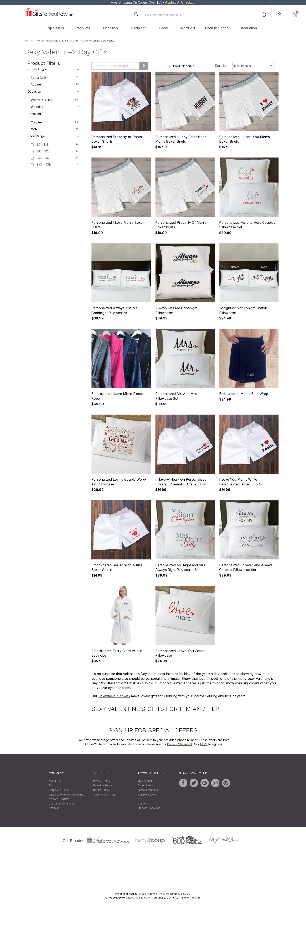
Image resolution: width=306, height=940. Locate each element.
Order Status (145, 785)
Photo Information (148, 790)
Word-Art (187, 28)
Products (83, 28)
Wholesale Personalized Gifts (67, 794)
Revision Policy (102, 785)
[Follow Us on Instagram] (215, 783)
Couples (55, 122)
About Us (54, 781)
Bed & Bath (55, 78)
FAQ (140, 799)
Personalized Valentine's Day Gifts (57, 40)
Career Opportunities (62, 803)
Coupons (143, 803)
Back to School (217, 28)
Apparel (55, 84)
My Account (145, 781)
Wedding (55, 107)
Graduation (248, 28)
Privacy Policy (101, 781)
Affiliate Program (59, 799)
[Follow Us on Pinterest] (204, 783)
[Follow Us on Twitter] (194, 783)
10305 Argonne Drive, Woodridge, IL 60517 (165, 893)
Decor (164, 28)
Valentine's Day (55, 100)
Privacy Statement (179, 744)
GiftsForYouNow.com (138, 897)
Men (55, 129)
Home (29, 40)
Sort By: (221, 65)
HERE (204, 744)
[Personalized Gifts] (49, 15)
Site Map (54, 808)
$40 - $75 (44, 165)
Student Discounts (149, 808)
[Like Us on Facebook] (183, 783)
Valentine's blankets (114, 696)
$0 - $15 (42, 145)
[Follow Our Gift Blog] (226, 783)
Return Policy (101, 790)
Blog (51, 785)
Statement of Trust (104, 794)
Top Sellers (55, 28)
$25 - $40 (44, 158)
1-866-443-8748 (190, 897)
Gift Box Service (147, 794)
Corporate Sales (59, 790)
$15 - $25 (43, 151)
